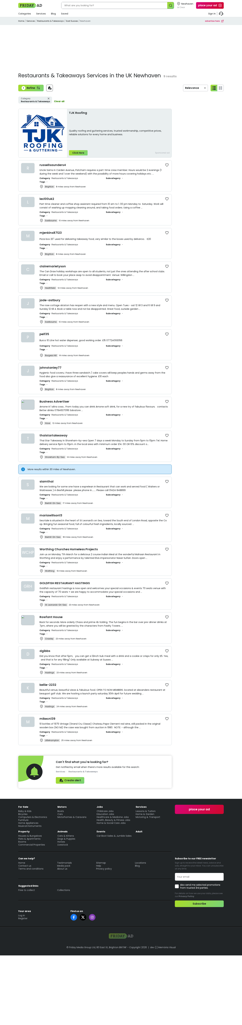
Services (41, 13)
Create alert (72, 780)
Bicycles (22, 814)
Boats (60, 811)
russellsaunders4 (53, 165)
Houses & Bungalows (30, 835)
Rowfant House (51, 617)
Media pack (63, 865)
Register (22, 918)
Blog (53, 13)
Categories (24, 13)
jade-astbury (50, 300)
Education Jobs (105, 814)
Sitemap (101, 862)
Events (101, 831)
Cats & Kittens (65, 835)
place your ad (207, 5)
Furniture (23, 820)
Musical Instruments (29, 825)
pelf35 (44, 334)
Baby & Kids (24, 811)
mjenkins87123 (51, 233)
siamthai (47, 481)
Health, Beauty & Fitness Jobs (113, 820)
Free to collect (26, 890)
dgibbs (45, 651)
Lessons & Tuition (146, 811)
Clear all (59, 101)
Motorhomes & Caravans (71, 817)
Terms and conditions (30, 868)
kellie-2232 (48, 685)
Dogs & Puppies (66, 838)
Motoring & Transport (148, 817)
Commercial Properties (31, 844)
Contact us (24, 865)
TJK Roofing (78, 113)
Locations (140, 862)
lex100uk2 (47, 199)
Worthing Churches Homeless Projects (69, 549)
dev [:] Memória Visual (163, 947)
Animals (62, 831)
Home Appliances (28, 823)
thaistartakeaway (53, 435)
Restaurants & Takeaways (50, 21)
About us (62, 868)
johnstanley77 (50, 368)
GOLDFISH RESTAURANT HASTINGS (65, 583)
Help (98, 865)
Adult (139, 831)
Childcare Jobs (105, 811)
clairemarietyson (53, 266)
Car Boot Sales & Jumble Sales (114, 835)
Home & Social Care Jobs (111, 823)
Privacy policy (104, 868)
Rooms (22, 841)
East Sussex (72, 21)
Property (24, 831)
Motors (62, 806)
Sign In (212, 13)
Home (21, 21)
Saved (64, 13)
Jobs (100, 806)
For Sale (23, 806)
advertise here (212, 21)
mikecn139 (47, 719)
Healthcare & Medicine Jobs (113, 817)
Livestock (62, 844)
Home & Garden (145, 814)
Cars (60, 814)
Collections (63, 890)
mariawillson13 (51, 515)
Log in (21, 915)
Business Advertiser (54, 401)
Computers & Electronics (32, 817)
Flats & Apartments (29, 838)
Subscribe (199, 904)
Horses (61, 841)
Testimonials (64, 862)
